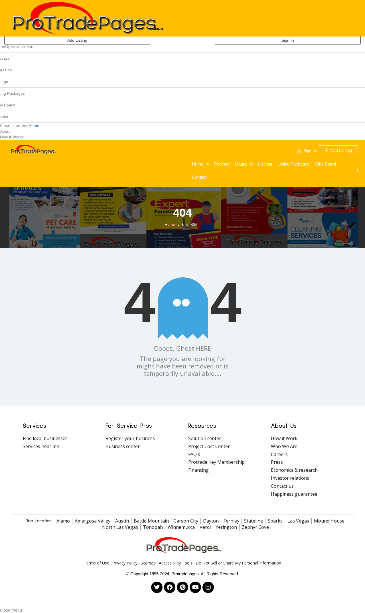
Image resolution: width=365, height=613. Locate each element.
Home (34, 125)
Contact (199, 177)
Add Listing (77, 40)
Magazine (244, 164)
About (5, 131)
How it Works (12, 137)
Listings (265, 164)
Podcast (222, 164)
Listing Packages (293, 164)
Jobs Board (325, 164)
